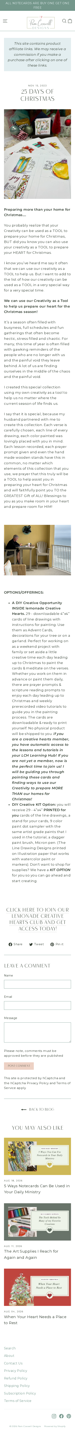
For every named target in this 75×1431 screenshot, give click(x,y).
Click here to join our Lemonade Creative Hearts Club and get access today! (37, 920)
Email (8, 997)
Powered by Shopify (55, 1426)
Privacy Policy (38, 1083)
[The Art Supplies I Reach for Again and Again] (37, 1222)
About (9, 1356)
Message (10, 1018)
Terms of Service (18, 1401)
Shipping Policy (17, 1386)
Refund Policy (16, 1378)
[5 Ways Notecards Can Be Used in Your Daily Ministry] (37, 1156)
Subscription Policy (20, 1393)
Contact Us (13, 1363)
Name (8, 975)
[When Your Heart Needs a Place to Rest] (37, 1287)
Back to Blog (41, 1110)
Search (10, 1348)
